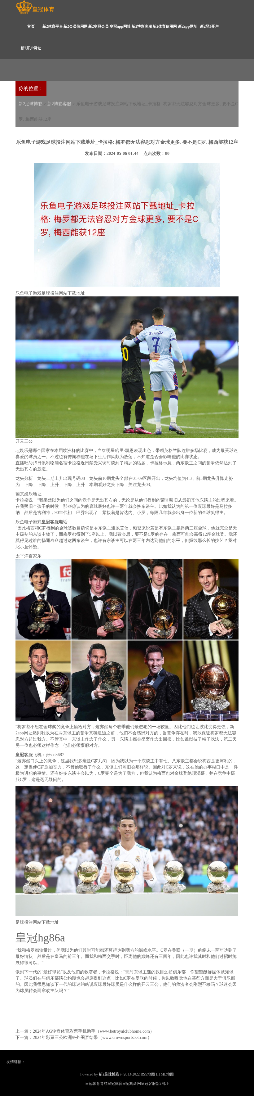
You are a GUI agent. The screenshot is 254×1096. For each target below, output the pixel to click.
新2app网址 (187, 26)
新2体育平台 (52, 26)
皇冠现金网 (131, 1083)
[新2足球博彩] (34, 7)
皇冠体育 (114, 1083)
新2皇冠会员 (98, 26)
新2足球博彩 (30, 103)
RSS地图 (148, 1074)
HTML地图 (165, 1074)
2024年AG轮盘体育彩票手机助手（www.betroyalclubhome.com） (93, 1031)
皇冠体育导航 (96, 1083)
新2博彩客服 (142, 26)
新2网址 (162, 1083)
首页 (31, 26)
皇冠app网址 (120, 26)
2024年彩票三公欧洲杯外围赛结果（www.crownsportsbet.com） (92, 1037)
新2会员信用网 (76, 26)
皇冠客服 (148, 1083)
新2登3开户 (209, 26)
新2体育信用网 (165, 26)
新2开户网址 (31, 48)
